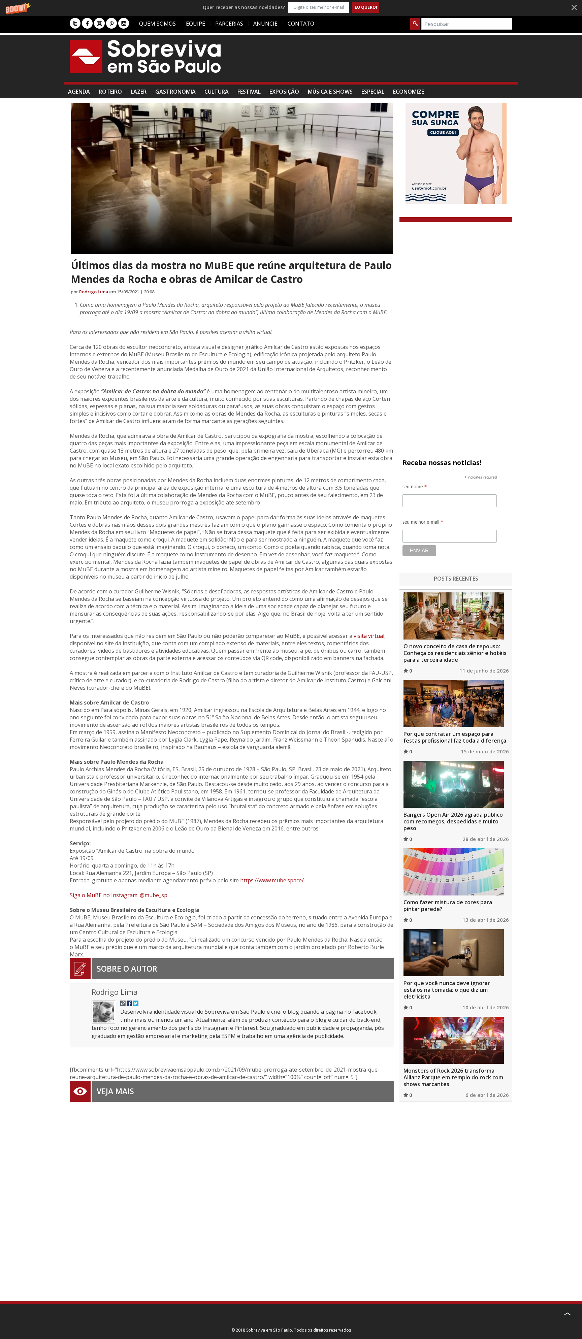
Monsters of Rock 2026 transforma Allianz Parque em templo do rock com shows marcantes (453, 1077)
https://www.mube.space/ (272, 880)
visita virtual (369, 636)
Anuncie (265, 23)
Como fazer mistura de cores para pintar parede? (447, 906)
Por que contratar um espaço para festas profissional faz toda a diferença (454, 737)
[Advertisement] (389, 61)
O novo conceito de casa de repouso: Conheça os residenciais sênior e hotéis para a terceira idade (455, 653)
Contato (301, 23)
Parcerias (229, 23)
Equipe (195, 23)
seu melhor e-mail (423, 523)
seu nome (414, 487)
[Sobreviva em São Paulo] (145, 56)
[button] (291, 7)
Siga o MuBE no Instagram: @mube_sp (118, 895)
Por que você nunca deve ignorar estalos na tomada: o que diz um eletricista (446, 989)
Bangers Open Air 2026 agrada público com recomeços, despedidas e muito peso (453, 821)
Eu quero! (366, 7)
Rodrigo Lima (93, 292)
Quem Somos (157, 23)
